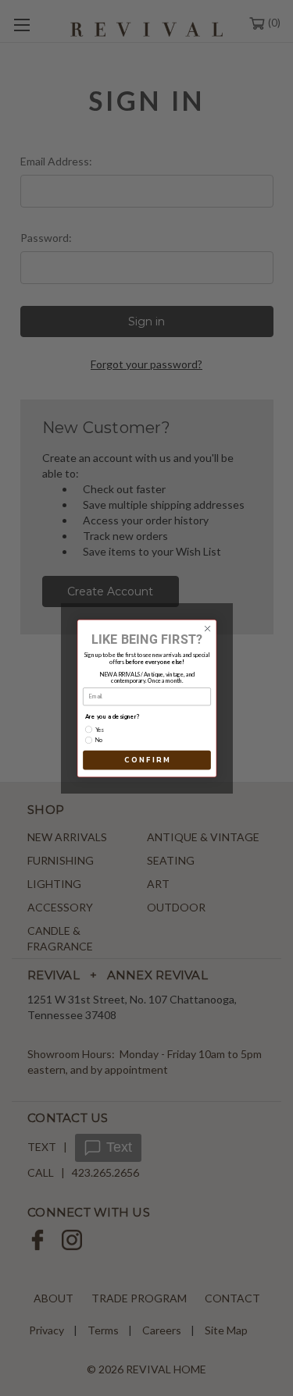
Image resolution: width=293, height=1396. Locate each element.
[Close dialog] (207, 628)
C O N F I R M (146, 759)
